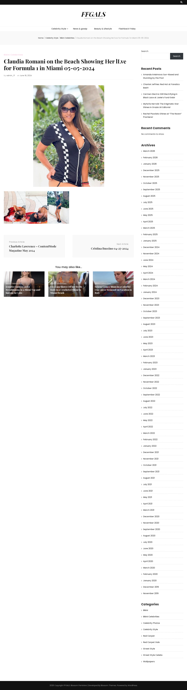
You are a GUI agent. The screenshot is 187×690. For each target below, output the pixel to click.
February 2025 (150, 234)
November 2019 (151, 593)
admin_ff (10, 75)
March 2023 (149, 356)
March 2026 (149, 151)
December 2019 (151, 586)
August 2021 (149, 477)
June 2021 (148, 490)
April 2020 (148, 561)
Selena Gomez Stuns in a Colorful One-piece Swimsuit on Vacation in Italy (113, 289)
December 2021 (151, 452)
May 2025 (148, 215)
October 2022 (150, 388)
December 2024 (151, 247)
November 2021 (151, 458)
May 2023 (148, 343)
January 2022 (149, 445)
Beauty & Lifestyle (103, 28)
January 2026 (150, 163)
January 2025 (150, 240)
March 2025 (149, 227)
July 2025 (147, 202)
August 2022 (149, 401)
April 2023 (148, 349)
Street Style (149, 648)
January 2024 (150, 292)
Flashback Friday (127, 28)
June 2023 (148, 336)
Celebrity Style (58, 28)
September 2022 (151, 394)
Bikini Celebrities (13, 54)
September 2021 (151, 471)
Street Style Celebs (152, 655)
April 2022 (148, 426)
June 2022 (148, 413)
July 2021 (147, 484)
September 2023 (151, 317)
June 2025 (148, 208)
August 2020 (149, 535)
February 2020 (150, 574)
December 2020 (151, 516)
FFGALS (93, 14)
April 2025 (148, 221)
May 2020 (148, 554)
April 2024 (148, 272)
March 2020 (149, 567)
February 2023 (150, 362)
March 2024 (149, 279)
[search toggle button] (181, 2)
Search (144, 51)
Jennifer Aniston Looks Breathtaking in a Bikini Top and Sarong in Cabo (23, 289)
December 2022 (151, 375)
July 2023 (147, 330)
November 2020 (151, 522)
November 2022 (151, 381)
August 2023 (149, 324)
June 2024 (148, 260)
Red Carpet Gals (151, 642)
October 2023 (150, 311)
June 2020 (148, 548)
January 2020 (150, 580)
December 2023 (151, 298)
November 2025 (151, 176)
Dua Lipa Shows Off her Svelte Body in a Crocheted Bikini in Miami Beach (66, 289)
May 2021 (147, 497)
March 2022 (149, 433)
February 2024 (150, 285)
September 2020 (151, 529)
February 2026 (150, 157)
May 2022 (148, 420)
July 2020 (147, 542)
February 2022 (150, 439)
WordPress (132, 685)
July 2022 (147, 407)
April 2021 (147, 503)
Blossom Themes (108, 685)
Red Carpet (149, 635)
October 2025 (150, 183)
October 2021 (149, 465)
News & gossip (80, 28)
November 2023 (151, 305)
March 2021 (148, 510)
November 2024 (151, 253)
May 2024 (148, 266)
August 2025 (149, 196)
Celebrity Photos (151, 623)
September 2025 (151, 189)
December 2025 (151, 170)
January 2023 (149, 369)
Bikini (145, 610)
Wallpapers (149, 661)
